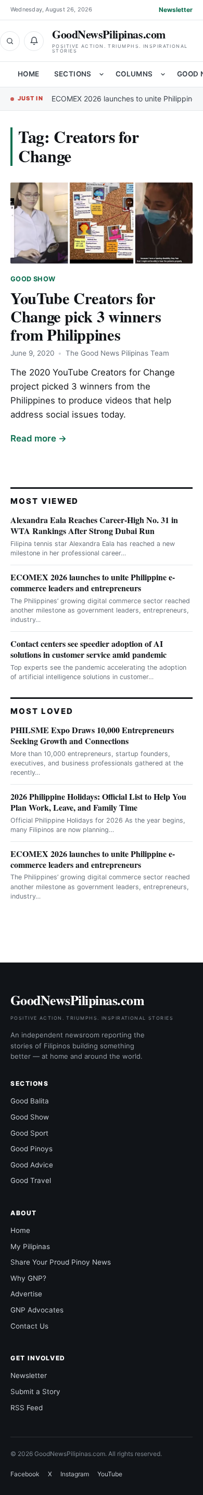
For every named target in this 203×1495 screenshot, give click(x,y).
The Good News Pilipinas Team (117, 353)
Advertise (26, 1294)
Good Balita (29, 1101)
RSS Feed (26, 1407)
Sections (73, 74)
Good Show (32, 279)
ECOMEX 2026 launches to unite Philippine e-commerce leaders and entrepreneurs (92, 582)
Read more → (38, 438)
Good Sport (29, 1133)
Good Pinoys (31, 1149)
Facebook (25, 1474)
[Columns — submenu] (163, 74)
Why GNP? (28, 1278)
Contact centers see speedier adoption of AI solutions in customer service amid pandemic (88, 649)
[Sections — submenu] (101, 74)
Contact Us (29, 1326)
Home (29, 74)
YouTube (109, 1474)
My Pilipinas (30, 1246)
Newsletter (176, 10)
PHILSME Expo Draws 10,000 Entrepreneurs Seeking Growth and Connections (92, 735)
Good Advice (31, 1165)
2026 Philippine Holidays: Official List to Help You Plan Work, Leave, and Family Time (98, 801)
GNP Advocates (37, 1310)
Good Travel (30, 1180)
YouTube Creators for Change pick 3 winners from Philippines (85, 316)
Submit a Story (35, 1391)
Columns (134, 74)
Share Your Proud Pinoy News (60, 1262)
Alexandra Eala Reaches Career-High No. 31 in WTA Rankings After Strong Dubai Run (94, 525)
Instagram (74, 1474)
